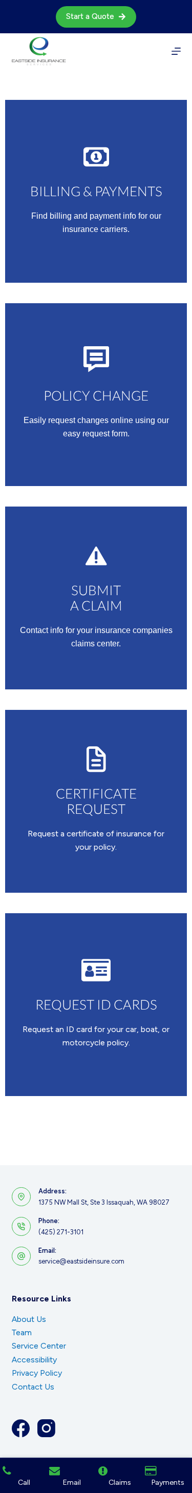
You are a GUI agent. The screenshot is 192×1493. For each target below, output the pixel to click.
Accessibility (34, 1359)
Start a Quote (90, 16)
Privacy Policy (37, 1373)
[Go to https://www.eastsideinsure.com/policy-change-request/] (96, 394)
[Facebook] (21, 1428)
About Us (29, 1319)
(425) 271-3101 (60, 1232)
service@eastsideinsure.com (81, 1261)
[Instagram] (46, 1428)
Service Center (39, 1346)
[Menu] (176, 51)
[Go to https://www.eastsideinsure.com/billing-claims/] (96, 191)
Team (22, 1332)
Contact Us (33, 1387)
